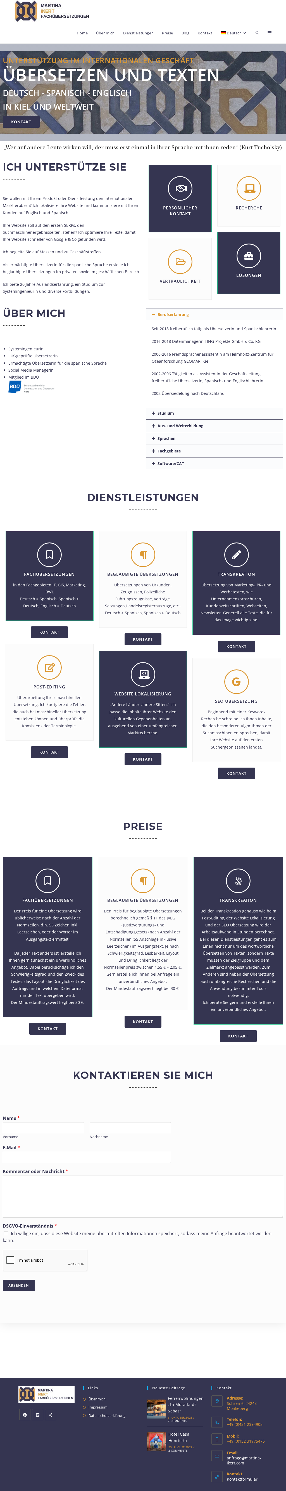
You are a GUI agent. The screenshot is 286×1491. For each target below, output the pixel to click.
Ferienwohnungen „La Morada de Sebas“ (186, 1405)
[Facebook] (24, 1414)
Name (11, 1118)
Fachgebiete (169, 451)
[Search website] (257, 33)
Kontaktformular (242, 1479)
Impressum (98, 1407)
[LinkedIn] (37, 1414)
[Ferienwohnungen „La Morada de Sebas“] (156, 1409)
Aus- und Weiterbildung (180, 425)
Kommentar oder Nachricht (35, 1171)
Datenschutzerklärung (107, 1415)
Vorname (10, 1136)
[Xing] (50, 1414)
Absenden (18, 1285)
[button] (21, 122)
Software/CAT (171, 463)
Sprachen (166, 438)
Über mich (97, 1399)
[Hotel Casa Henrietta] (156, 1441)
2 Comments (177, 1421)
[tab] (214, 314)
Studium (166, 413)
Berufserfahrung (173, 314)
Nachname (99, 1136)
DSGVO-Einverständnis (30, 1226)
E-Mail (11, 1148)
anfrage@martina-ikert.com (244, 1460)
